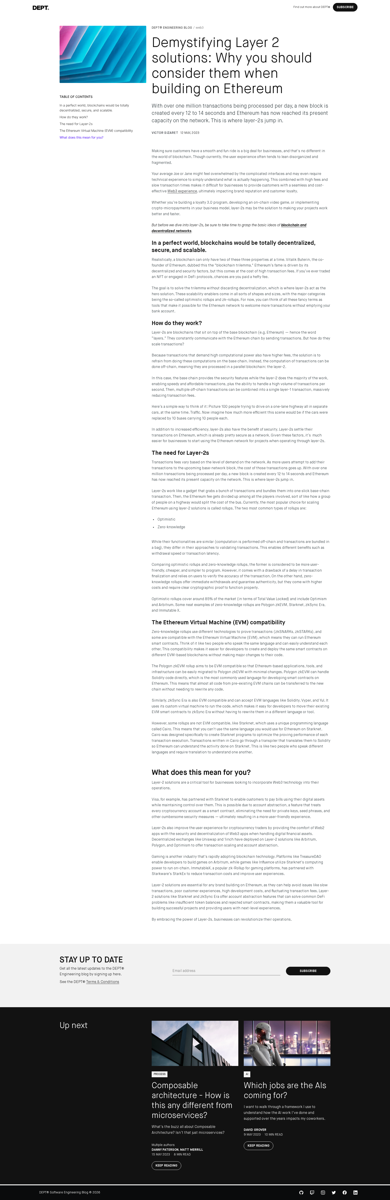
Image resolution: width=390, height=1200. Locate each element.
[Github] (301, 1193)
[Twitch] (312, 1193)
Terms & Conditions (102, 982)
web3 (200, 27)
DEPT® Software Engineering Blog (63, 1192)
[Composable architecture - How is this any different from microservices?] (195, 1043)
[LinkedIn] (355, 1193)
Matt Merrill (191, 1149)
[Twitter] (334, 1193)
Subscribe (345, 7)
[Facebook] (345, 1193)
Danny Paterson (165, 1149)
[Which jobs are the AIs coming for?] (287, 1043)
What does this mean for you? (81, 137)
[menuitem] (312, 7)
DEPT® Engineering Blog (172, 27)
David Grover (255, 1130)
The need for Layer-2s (76, 124)
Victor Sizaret (165, 132)
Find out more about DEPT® (311, 7)
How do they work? (74, 117)
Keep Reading (166, 1165)
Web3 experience (182, 191)
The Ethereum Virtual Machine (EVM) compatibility (96, 130)
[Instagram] (323, 1193)
